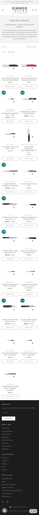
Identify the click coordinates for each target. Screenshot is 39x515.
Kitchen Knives (6, 434)
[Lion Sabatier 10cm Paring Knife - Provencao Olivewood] (29, 271)
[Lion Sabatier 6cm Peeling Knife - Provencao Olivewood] (10, 373)
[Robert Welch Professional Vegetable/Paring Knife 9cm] (29, 134)
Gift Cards (5, 449)
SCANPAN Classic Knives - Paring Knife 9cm (28, 112)
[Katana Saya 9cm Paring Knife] (29, 171)
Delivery (4, 464)
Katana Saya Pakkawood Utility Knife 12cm (29, 218)
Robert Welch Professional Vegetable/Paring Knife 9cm (29, 149)
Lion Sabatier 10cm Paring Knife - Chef (10, 147)
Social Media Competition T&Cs (12, 490)
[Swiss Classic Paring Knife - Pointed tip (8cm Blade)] (10, 65)
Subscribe (8, 418)
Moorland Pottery (7, 440)
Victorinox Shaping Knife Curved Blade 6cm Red (29, 79)
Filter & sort (31, 47)
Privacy (4, 482)
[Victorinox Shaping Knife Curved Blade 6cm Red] (29, 65)
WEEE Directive (6, 496)
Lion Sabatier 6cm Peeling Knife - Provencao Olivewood (10, 388)
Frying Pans (5, 428)
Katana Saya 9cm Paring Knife (29, 185)
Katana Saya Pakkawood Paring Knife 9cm (29, 251)
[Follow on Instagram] (7, 502)
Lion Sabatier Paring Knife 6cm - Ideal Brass (28, 354)
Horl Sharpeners (7, 431)
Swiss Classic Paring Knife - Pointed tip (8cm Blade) (10, 79)
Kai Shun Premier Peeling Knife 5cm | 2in (10, 320)
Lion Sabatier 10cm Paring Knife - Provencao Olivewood (28, 286)
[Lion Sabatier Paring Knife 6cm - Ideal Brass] (29, 340)
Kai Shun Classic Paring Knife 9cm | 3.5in (10, 251)
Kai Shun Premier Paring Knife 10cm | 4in (10, 218)
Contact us (5, 461)
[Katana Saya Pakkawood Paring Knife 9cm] (29, 238)
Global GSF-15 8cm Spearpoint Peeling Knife (10, 185)
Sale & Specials (7, 446)
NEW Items (5, 443)
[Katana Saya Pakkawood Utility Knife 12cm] (29, 204)
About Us (5, 458)
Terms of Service (7, 493)
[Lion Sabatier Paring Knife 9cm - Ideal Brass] (10, 340)
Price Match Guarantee (9, 485)
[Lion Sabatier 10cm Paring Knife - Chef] (10, 134)
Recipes (4, 470)
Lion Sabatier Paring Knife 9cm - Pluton (10, 114)
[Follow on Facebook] (3, 502)
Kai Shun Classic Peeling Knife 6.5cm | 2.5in (29, 320)
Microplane (5, 437)
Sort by (3, 52)
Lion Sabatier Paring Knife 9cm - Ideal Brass (10, 354)
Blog (3, 467)
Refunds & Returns (7, 487)
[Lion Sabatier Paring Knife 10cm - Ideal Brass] (10, 271)
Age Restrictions (7, 479)
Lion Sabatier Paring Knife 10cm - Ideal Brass (10, 285)
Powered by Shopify (28, 511)
